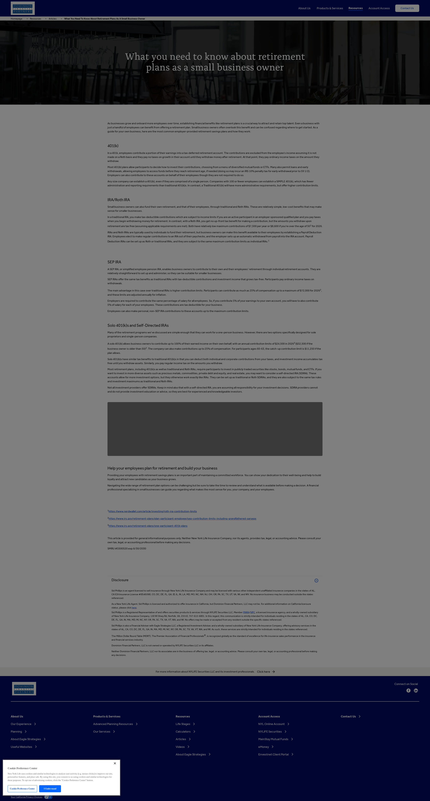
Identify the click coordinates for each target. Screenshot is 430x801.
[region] (61, 778)
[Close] (115, 763)
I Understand (50, 788)
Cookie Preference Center (22, 788)
